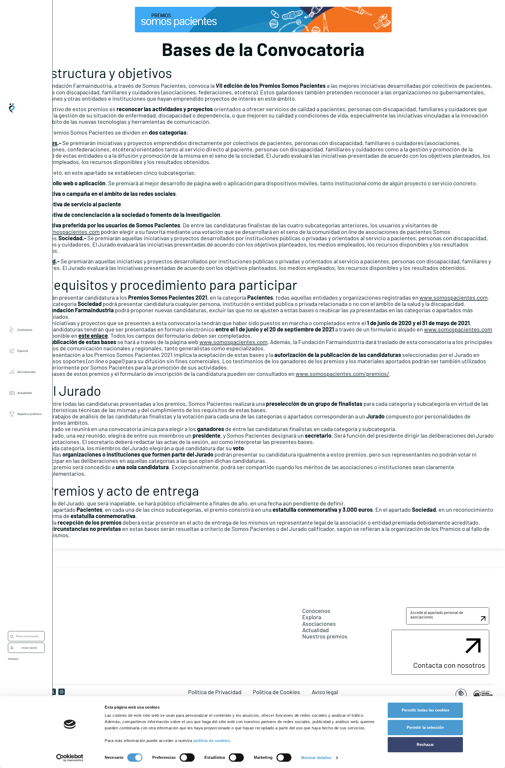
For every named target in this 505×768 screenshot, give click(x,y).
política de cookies (211, 740)
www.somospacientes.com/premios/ (342, 373)
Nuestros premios (29, 414)
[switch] (187, 757)
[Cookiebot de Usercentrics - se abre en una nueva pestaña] (70, 758)
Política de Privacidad (214, 692)
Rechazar (425, 744)
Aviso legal (325, 692)
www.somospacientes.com (66, 231)
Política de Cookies (276, 692)
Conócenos (24, 329)
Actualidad (24, 393)
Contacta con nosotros (449, 665)
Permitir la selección (425, 727)
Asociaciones (26, 371)
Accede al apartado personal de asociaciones (436, 614)
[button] (447, 615)
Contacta (13, 658)
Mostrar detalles (316, 757)
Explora (22, 350)
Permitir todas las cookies (425, 710)
